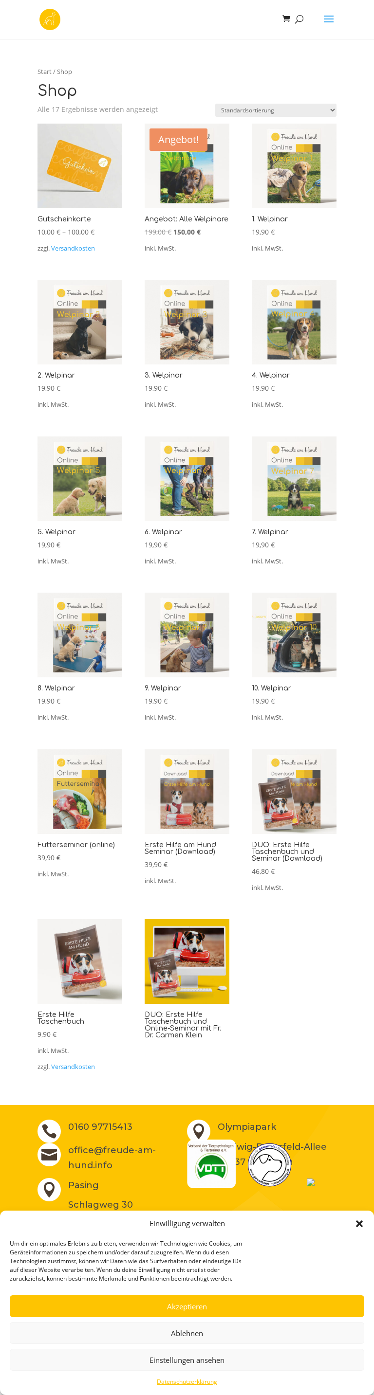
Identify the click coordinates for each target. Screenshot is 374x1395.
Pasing (83, 1185)
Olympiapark (247, 1127)
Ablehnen (187, 1333)
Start (44, 71)
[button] (359, 1224)
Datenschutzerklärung (187, 1381)
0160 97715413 (100, 1127)
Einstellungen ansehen (187, 1360)
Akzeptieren (187, 1306)
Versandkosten (73, 248)
